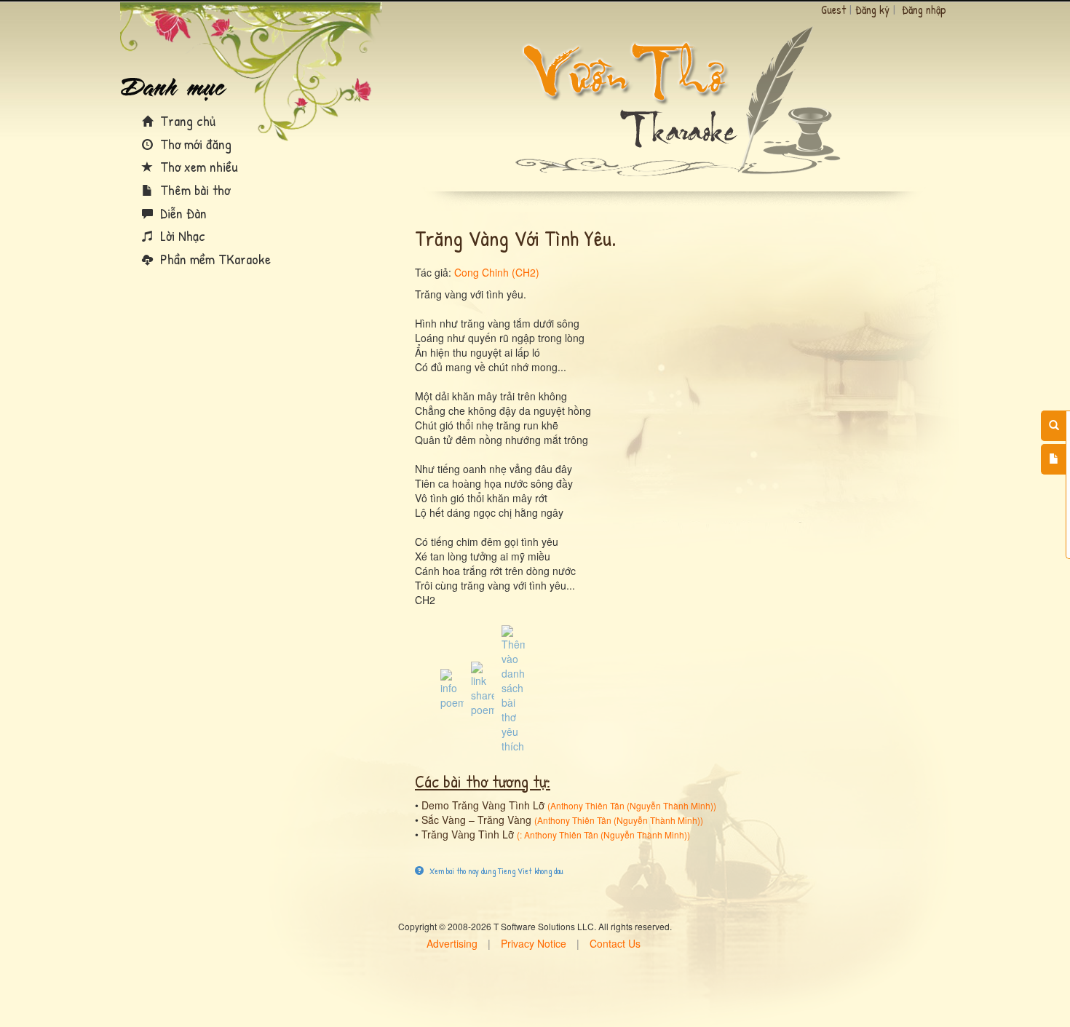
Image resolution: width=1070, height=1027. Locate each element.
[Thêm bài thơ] (1053, 459)
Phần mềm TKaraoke (213, 259)
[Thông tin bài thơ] (452, 688)
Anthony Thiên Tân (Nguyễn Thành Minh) (631, 805)
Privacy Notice (533, 943)
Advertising (452, 943)
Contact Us (615, 943)
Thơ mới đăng (193, 144)
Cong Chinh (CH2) (496, 272)
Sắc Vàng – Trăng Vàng (476, 819)
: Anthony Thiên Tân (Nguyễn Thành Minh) (603, 834)
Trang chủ (185, 120)
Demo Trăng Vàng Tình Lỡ (482, 805)
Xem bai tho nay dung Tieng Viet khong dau (495, 871)
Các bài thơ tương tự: (482, 781)
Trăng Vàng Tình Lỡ (467, 834)
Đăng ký (872, 9)
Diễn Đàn (181, 213)
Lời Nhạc (180, 235)
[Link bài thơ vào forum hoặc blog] (482, 688)
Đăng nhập (924, 9)
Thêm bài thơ (193, 189)
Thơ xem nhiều (197, 166)
